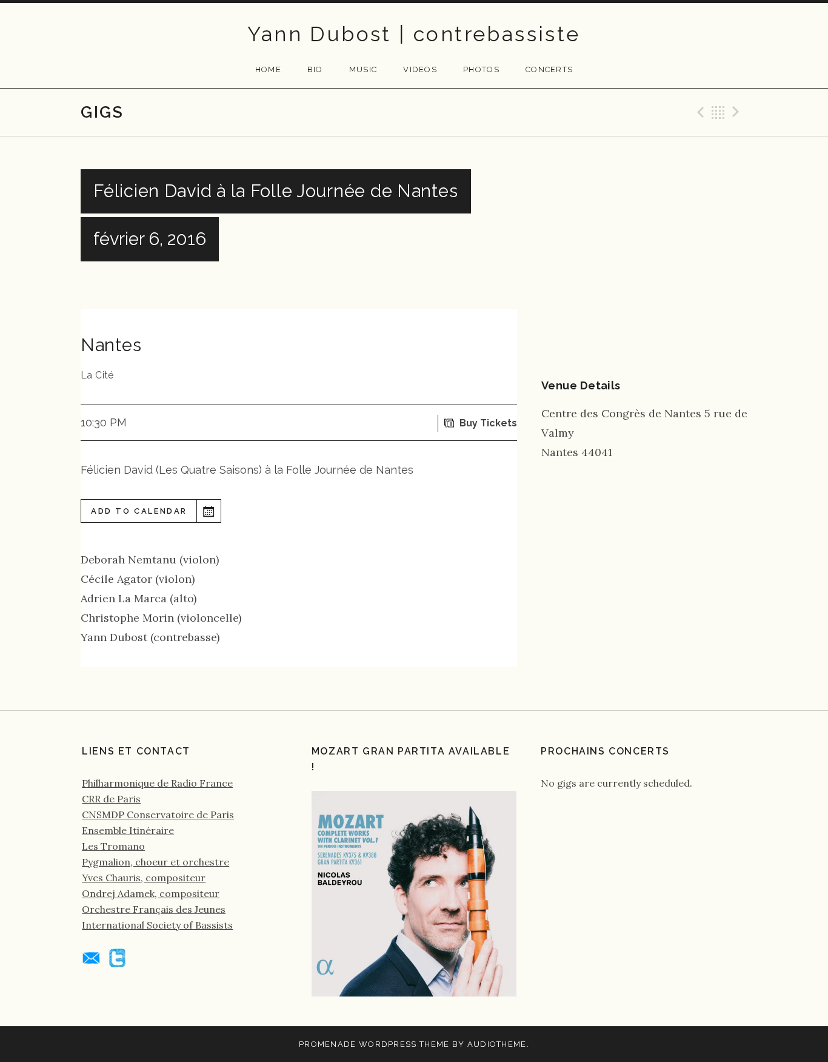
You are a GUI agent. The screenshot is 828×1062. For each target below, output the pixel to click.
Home (268, 69)
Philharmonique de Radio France (157, 783)
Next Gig (737, 112)
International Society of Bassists (157, 925)
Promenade (327, 1044)
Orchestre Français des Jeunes (153, 909)
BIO (315, 69)
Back (718, 112)
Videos (420, 69)
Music (363, 69)
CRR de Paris (111, 799)
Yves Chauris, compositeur (143, 878)
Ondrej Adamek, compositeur (150, 893)
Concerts (549, 69)
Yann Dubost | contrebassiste (413, 34)
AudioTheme (497, 1044)
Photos (481, 69)
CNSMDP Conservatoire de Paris (158, 814)
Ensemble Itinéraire (128, 830)
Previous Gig (699, 112)
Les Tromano (113, 846)
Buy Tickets (488, 423)
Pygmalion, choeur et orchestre (155, 862)
